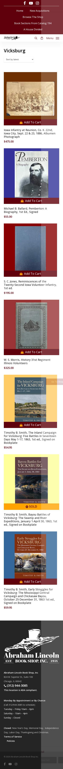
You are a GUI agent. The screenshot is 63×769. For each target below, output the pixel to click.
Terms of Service (13, 736)
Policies (11, 740)
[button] (52, 38)
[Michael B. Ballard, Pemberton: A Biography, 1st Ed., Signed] (31, 176)
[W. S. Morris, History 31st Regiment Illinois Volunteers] (31, 327)
